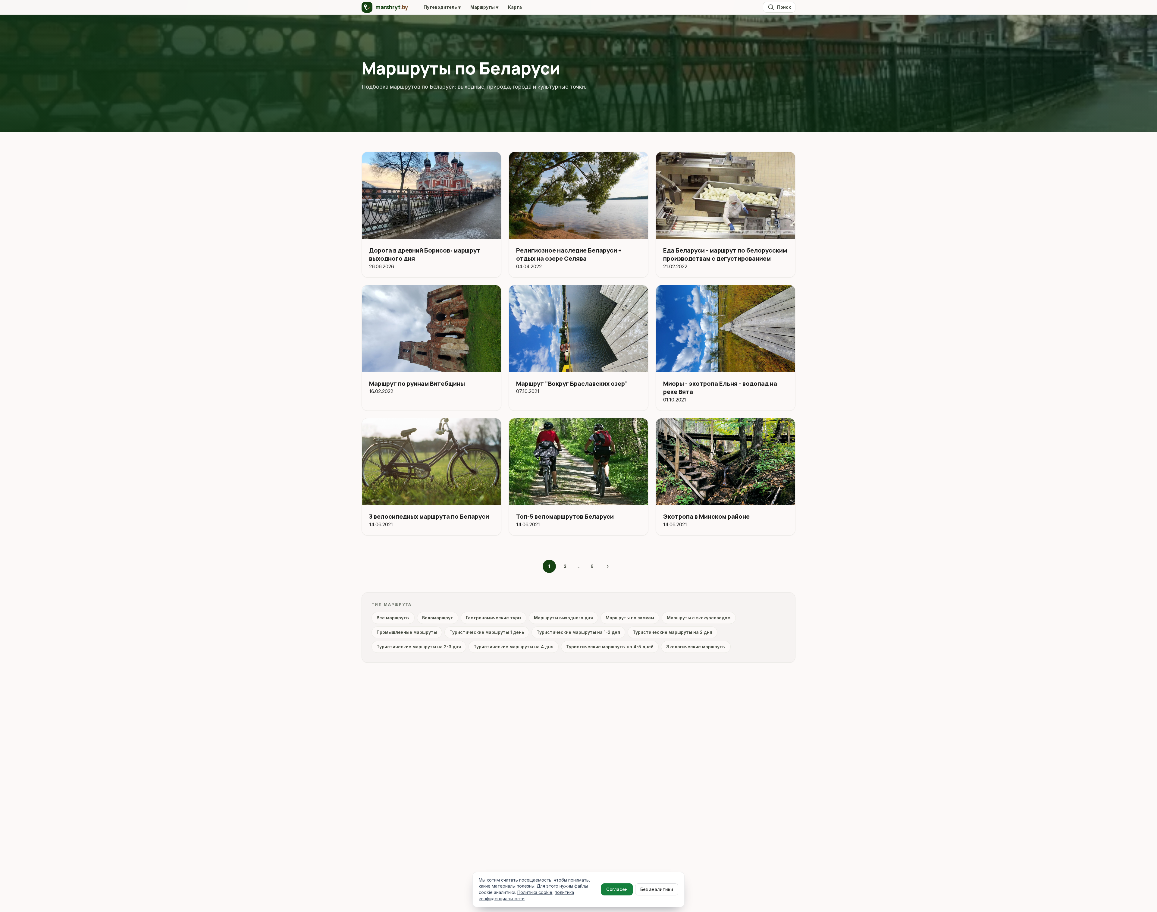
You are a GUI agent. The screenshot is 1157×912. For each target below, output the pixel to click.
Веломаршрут (437, 617)
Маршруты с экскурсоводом (699, 617)
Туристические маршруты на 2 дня (672, 632)
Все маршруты (393, 617)
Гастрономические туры (493, 617)
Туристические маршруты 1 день (487, 632)
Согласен (617, 889)
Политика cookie (534, 892)
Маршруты (484, 7)
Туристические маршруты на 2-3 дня (419, 646)
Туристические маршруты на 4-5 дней (610, 646)
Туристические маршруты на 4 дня (513, 646)
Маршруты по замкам (630, 617)
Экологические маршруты (696, 646)
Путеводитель (442, 7)
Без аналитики (656, 889)
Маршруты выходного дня (563, 617)
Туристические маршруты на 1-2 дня (578, 632)
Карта (515, 7)
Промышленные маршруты (407, 632)
